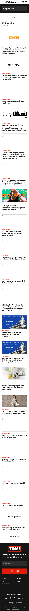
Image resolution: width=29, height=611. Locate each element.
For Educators (6, 583)
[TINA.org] (14, 548)
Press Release (5, 203)
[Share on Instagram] (14, 598)
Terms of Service (15, 608)
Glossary (4, 578)
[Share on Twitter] (6, 598)
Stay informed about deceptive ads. (14, 556)
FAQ (3, 581)
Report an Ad (19, 578)
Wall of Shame (6, 586)
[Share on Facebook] (10, 598)
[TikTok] (23, 598)
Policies (14, 604)
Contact (14, 605)
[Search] (23, 2)
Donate (18, 581)
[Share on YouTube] (18, 598)
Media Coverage (6, 46)
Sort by (4, 26)
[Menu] (26, 2)
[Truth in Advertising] (9, 2)
